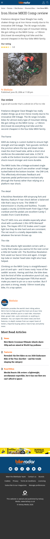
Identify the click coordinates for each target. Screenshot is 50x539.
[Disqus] (25, 416)
